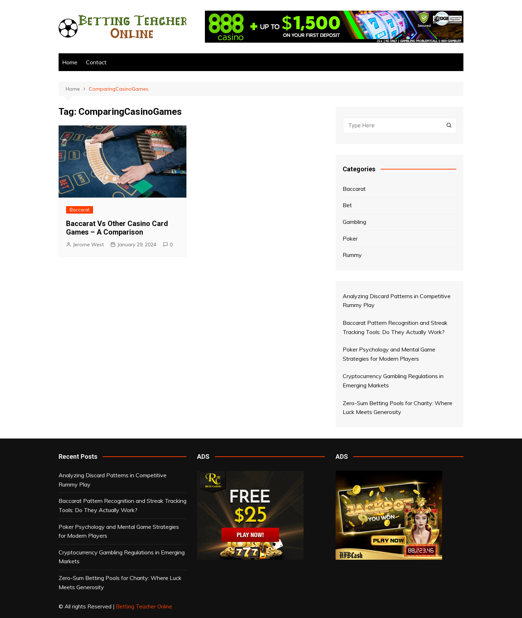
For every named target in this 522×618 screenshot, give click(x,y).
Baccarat (79, 210)
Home (69, 62)
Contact (96, 62)
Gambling (354, 221)
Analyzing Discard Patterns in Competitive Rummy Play (113, 480)
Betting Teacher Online (144, 606)
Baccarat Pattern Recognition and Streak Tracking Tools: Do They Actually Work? (122, 505)
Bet (347, 205)
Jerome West (88, 244)
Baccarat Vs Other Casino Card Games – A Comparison (117, 227)
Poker (350, 238)
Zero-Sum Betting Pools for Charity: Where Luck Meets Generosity (120, 582)
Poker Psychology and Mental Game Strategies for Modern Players (119, 531)
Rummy (352, 254)
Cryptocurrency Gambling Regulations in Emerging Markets (122, 557)
